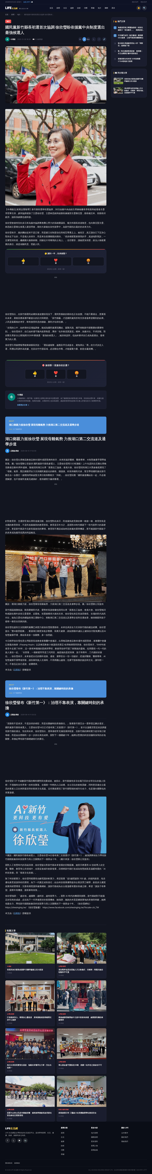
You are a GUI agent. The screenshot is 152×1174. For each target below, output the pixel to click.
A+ (88, 39)
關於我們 (135, 2)
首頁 (51, 8)
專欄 (92, 8)
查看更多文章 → (23, 405)
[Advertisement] (55, 295)
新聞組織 (94, 1150)
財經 (79, 8)
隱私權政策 (8, 1163)
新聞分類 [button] (64, 1128)
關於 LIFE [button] (124, 1128)
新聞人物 (94, 1146)
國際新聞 (94, 1137)
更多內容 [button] (94, 1128)
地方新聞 (94, 1133)
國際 (106, 8)
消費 (85, 8)
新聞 (58, 8)
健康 (72, 8)
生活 (65, 8)
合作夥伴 (124, 1133)
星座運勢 (94, 1141)
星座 (113, 8)
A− (80, 39)
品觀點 (17, 669)
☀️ (138, 8)
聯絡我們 (144, 2)
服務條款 (17, 1163)
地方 (99, 8)
